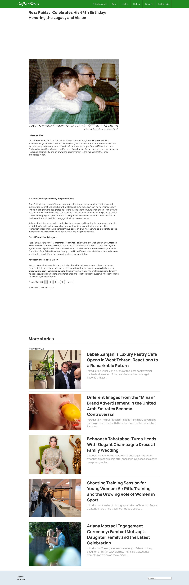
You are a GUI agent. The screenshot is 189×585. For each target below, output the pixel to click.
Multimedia (163, 4)
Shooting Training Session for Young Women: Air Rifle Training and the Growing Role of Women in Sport (121, 491)
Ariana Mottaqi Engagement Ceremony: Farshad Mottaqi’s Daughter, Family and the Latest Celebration (118, 534)
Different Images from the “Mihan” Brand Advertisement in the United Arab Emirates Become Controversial (121, 405)
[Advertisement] (74, 40)
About (20, 576)
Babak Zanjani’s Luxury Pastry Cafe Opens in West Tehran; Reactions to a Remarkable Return (122, 359)
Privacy (21, 579)
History (136, 4)
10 (62, 282)
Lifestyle (149, 4)
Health (125, 4)
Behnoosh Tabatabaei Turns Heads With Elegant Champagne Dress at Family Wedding (121, 444)
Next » (70, 282)
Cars (114, 4)
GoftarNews (28, 4)
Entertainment (100, 4)
